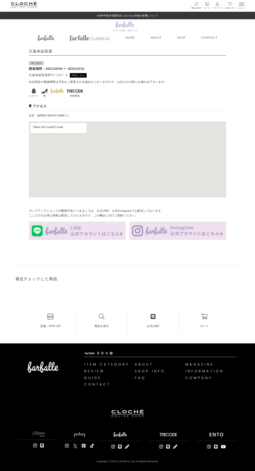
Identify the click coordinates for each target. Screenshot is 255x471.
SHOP (181, 37)
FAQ (140, 377)
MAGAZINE (199, 364)
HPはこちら (78, 75)
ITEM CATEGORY (106, 364)
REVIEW (94, 371)
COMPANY (198, 377)
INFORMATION (204, 371)
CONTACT (209, 37)
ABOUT (156, 37)
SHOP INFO (150, 371)
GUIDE (130, 37)
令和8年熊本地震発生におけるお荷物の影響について (127, 15)
